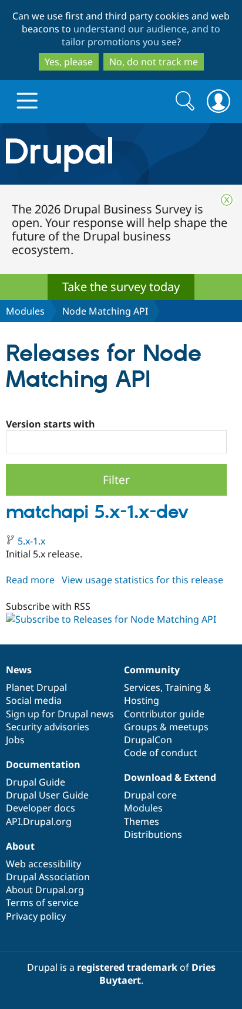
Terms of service (42, 902)
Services (142, 687)
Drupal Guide (35, 782)
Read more (30, 579)
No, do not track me (153, 61)
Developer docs (40, 807)
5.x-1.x (31, 540)
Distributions (153, 834)
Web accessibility (43, 863)
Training (183, 687)
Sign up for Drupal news (60, 713)
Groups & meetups (166, 726)
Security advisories (47, 726)
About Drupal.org (45, 889)
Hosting (141, 700)
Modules (25, 311)
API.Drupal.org (39, 821)
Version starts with (50, 423)
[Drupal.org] (121, 153)
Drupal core (150, 795)
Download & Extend (170, 777)
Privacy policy (36, 916)
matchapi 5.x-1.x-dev (97, 512)
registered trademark (127, 967)
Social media (34, 700)
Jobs (15, 739)
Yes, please (69, 61)
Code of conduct (160, 752)
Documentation (43, 764)
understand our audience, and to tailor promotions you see (141, 35)
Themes (141, 821)
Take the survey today (121, 287)
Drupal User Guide (47, 795)
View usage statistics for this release (142, 579)
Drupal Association (48, 876)
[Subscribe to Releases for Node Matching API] (111, 619)
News (19, 669)
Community (152, 669)
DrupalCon (148, 739)
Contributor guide (164, 713)
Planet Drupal (36, 687)
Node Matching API (105, 311)
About (20, 846)
